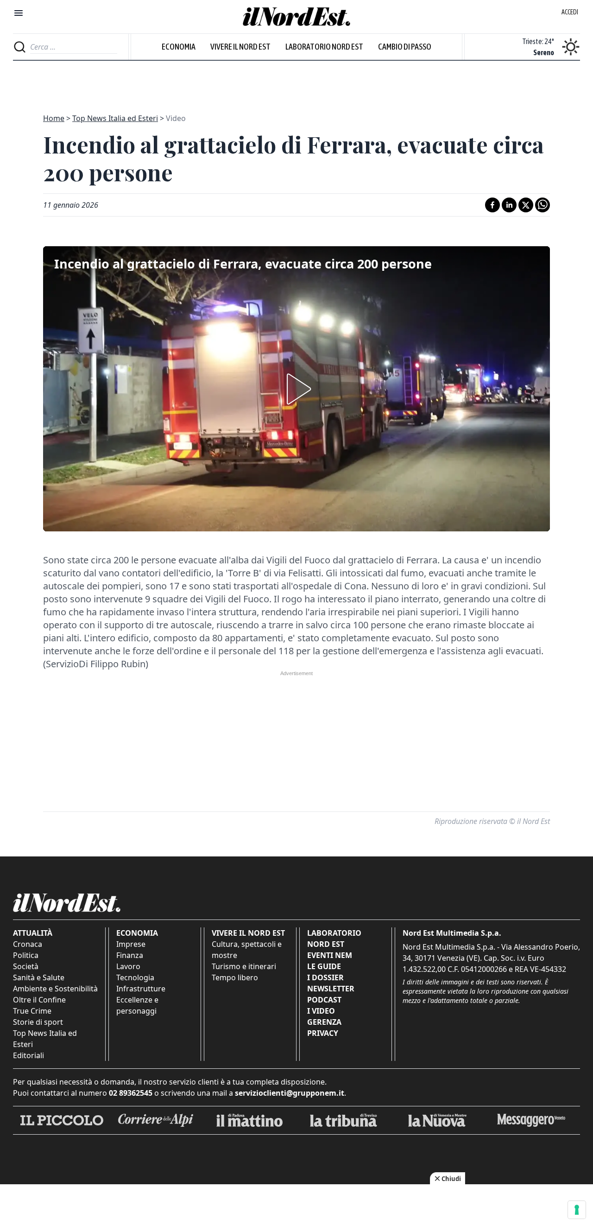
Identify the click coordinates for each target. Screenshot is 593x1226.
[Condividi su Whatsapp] (542, 205)
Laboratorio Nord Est (324, 46)
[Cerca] (19, 47)
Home (53, 118)
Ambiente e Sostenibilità (55, 988)
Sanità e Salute (38, 977)
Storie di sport (38, 1022)
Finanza (129, 955)
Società (25, 966)
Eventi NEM (329, 955)
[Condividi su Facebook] (492, 205)
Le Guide (324, 966)
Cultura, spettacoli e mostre (247, 949)
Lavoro (128, 966)
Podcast (324, 1000)
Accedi (569, 12)
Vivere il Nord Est (240, 46)
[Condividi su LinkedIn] (509, 205)
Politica (25, 955)
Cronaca (27, 944)
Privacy (322, 1033)
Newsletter (330, 988)
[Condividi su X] (525, 205)
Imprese (130, 944)
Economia (179, 46)
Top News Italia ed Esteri (115, 118)
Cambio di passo (404, 46)
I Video (321, 1011)
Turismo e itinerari (244, 966)
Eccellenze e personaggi (137, 1005)
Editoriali (28, 1055)
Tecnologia (135, 977)
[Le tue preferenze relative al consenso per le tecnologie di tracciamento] (577, 1210)
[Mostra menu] (18, 13)
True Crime (32, 1011)
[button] (296, 389)
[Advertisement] (296, 81)
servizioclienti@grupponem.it (289, 1093)
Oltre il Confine (39, 1000)
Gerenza (324, 1022)
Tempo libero (235, 977)
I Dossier (325, 977)
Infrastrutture (140, 988)
